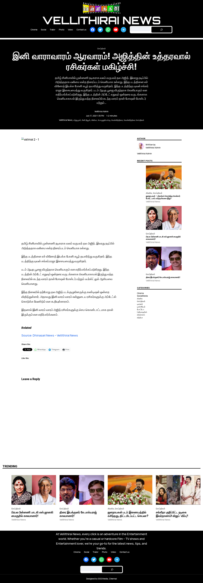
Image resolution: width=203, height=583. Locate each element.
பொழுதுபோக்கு (104, 120)
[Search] (161, 30)
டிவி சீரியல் (141, 306)
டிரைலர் (140, 304)
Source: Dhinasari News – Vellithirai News (49, 335)
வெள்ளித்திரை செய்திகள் (134, 120)
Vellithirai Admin (101, 111)
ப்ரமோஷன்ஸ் (142, 312)
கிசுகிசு (149, 193)
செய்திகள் (101, 48)
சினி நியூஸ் (86, 120)
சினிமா (94, 120)
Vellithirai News (101, 20)
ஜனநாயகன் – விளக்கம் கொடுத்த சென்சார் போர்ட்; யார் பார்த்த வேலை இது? (163, 197)
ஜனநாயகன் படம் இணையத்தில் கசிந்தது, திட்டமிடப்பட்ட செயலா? (128, 514)
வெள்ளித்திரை (117, 120)
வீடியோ (140, 317)
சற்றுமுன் (77, 120)
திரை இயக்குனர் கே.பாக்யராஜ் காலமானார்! (163, 277)
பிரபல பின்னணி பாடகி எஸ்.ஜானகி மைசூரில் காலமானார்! (163, 238)
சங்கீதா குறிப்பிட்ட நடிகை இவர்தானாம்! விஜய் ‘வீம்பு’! (172, 514)
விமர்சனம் (141, 314)
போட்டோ (140, 309)
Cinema (140, 293)
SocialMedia (142, 296)
